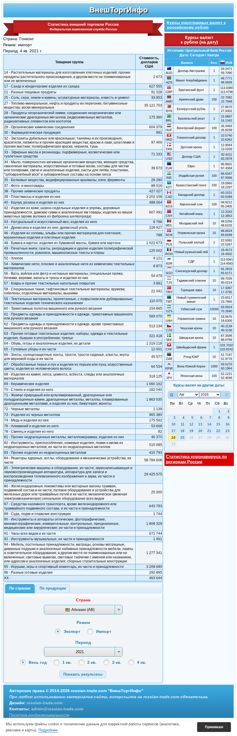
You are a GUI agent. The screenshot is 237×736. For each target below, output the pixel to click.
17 (173, 431)
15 (218, 424)
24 (173, 438)
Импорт (103, 631)
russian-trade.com (44, 702)
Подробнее (48, 730)
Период (83, 642)
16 (227, 424)
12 (191, 424)
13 (200, 424)
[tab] (20, 588)
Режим (83, 622)
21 (209, 431)
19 (191, 431)
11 (182, 424)
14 (209, 424)
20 (200, 431)
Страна (83, 600)
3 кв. (116, 662)
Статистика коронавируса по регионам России (196, 459)
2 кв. (92, 662)
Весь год (38, 662)
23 (227, 431)
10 (173, 424)
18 (182, 431)
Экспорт (72, 631)
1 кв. (67, 662)
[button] (82, 674)
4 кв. (141, 662)
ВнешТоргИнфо (118, 9)
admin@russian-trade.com (57, 709)
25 (182, 438)
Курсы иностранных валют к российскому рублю (196, 24)
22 (218, 431)
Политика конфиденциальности (39, 715)
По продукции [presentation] (53, 588)
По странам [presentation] (20, 588)
